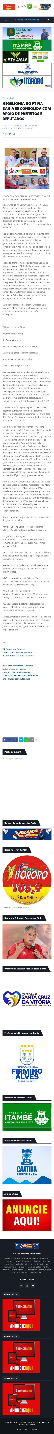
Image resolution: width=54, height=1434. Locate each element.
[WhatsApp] (26, 739)
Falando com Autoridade (27, 19)
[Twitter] (10, 134)
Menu (6, 20)
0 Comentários (26, 128)
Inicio (19, 1429)
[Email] (14, 134)
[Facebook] (6, 134)
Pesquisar (48, 20)
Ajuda (26, 1429)
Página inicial (8, 98)
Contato (34, 1429)
